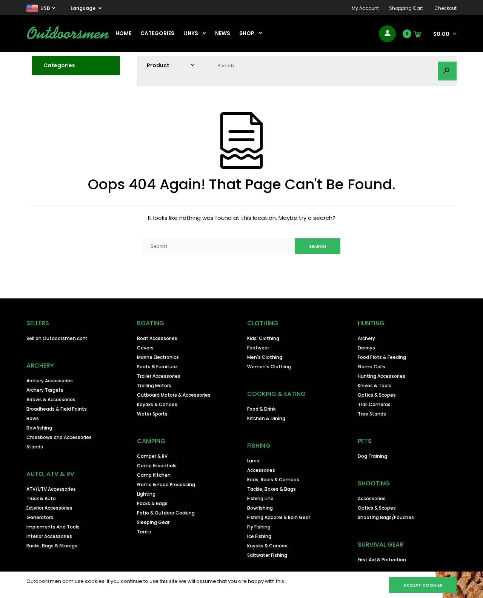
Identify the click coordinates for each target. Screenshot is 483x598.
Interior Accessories (49, 536)
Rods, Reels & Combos (273, 479)
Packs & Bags (152, 503)
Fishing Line (260, 498)
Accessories (261, 470)
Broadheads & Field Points (56, 409)
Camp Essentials (157, 465)
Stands (34, 446)
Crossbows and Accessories (59, 437)
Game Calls (371, 366)
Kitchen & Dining (266, 418)
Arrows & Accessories (50, 399)
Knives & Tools (374, 385)
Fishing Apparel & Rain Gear (278, 517)
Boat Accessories (157, 338)
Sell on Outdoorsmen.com (57, 338)
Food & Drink (261, 409)
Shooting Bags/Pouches (386, 517)
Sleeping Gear (153, 522)
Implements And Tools (53, 527)
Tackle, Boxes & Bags (271, 489)
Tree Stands (372, 414)
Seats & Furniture (157, 366)
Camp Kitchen (154, 475)
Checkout (445, 8)
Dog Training (372, 456)
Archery (366, 338)
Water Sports (152, 414)
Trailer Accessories (158, 376)
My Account (365, 8)
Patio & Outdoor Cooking (166, 513)
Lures (253, 460)
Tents (144, 531)
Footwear (258, 348)
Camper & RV (152, 456)
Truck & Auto (41, 498)
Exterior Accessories (49, 508)
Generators (39, 517)
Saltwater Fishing (267, 555)
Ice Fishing (259, 536)
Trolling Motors (154, 385)
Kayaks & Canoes (157, 404)
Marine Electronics (158, 357)
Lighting (146, 494)
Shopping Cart (406, 8)
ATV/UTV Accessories (51, 489)
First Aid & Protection (382, 559)
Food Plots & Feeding (382, 357)
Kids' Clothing (263, 338)
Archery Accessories (49, 380)
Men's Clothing (264, 357)
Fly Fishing (259, 527)
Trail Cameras (374, 404)
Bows (32, 418)
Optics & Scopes (377, 395)
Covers (145, 348)
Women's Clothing (269, 366)
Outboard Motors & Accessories (174, 395)
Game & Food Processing (166, 484)
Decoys (366, 348)
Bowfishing (39, 428)
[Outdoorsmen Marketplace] (67, 38)
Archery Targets (44, 390)
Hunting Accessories (381, 376)
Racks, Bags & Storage (52, 545)
